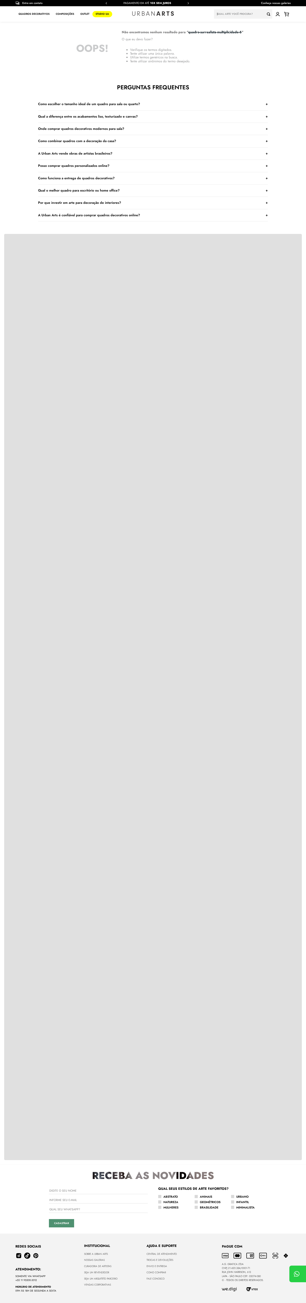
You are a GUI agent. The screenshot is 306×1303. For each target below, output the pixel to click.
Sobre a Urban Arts (96, 1254)
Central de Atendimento (162, 1254)
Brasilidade (209, 1207)
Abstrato (170, 1196)
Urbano (242, 1196)
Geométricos (210, 1202)
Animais (206, 1196)
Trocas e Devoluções (160, 1260)
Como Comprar (156, 1272)
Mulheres (170, 1207)
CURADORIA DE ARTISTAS (97, 1266)
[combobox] (243, 14)
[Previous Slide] (106, 3)
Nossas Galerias (94, 1260)
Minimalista (245, 1207)
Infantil (242, 1202)
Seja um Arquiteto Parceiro (100, 1279)
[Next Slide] (188, 3)
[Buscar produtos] (269, 14)
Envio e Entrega (157, 1266)
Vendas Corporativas (97, 1285)
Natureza (170, 1202)
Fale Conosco (155, 1279)
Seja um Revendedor (96, 1272)
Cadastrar (61, 1223)
